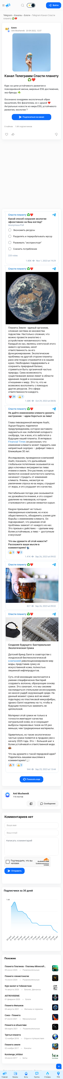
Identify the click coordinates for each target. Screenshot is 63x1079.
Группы (37, 1077)
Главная (4, 1077)
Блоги (27, 15)
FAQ (58, 1077)
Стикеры (47, 1077)
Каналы (18, 15)
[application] (31, 920)
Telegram (7, 15)
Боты (26, 1077)
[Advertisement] (31, 174)
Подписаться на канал (33, 117)
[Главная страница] (8, 5)
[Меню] (4, 5)
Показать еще (33, 779)
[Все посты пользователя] (31, 804)
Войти (56, 5)
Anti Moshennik (21, 793)
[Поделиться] (13, 134)
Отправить (16, 871)
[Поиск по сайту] (22, 5)
